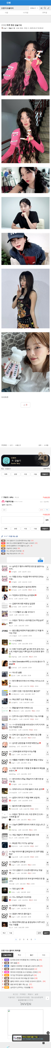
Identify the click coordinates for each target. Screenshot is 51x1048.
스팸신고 (18, 445)
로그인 (15, 994)
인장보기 (8, 469)
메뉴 (2, 469)
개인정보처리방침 (23, 997)
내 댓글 (25, 12)
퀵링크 (30, 994)
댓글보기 (45, 528)
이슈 (43, 955)
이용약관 (11, 997)
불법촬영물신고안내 (25, 1000)
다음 (35, 474)
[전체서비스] (48, 2)
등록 (47, 520)
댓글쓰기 (45, 474)
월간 (31, 955)
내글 (6, 12)
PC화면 (23, 994)
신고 (11, 445)
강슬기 (5, 28)
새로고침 (47, 497)
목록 (5, 474)
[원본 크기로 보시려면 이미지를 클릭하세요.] (25, 64)
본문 (15, 474)
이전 (25, 474)
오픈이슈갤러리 (7, 8)
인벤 (9, 3)
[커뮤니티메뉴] (2, 2)
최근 (4, 933)
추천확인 (4, 445)
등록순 (11, 497)
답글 (4, 509)
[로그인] (43, 2)
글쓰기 (48, 8)
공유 (40, 445)
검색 (39, 933)
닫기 (48, 1032)
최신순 (17, 497)
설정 (36, 994)
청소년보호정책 (37, 997)
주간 (19, 955)
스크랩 (46, 445)
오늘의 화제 (7, 955)
